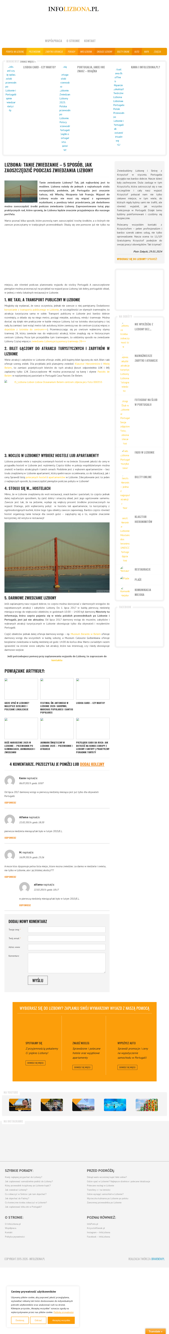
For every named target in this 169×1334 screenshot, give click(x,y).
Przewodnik (35, 51)
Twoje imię (15, 929)
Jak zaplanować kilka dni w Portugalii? (23, 1207)
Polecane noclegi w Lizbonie (100, 1186)
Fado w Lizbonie (144, 452)
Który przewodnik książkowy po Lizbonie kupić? (28, 1186)
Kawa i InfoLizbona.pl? (145, 67)
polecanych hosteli (36, 477)
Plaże (138, 579)
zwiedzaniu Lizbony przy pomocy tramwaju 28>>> (58, 341)
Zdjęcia (157, 51)
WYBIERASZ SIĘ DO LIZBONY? (137, 259)
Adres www (14, 947)
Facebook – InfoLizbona (98, 1237)
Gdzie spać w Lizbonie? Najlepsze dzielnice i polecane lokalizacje (118, 1181)
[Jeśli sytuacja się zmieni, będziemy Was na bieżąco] (17, 1141)
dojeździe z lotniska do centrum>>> (25, 329)
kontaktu (56, 660)
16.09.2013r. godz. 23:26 (31, 857)
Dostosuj (20, 1320)
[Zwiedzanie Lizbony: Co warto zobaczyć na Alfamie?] (20, 1105)
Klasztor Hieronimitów (88, 363)
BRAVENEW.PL (158, 1259)
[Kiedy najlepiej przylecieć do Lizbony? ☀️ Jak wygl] (44, 1141)
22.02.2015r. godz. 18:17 (46, 889)
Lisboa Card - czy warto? (39, 67)
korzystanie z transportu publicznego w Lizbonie (31, 309)
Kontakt (90, 41)
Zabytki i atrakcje (54, 51)
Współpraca (53, 41)
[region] (43, 1306)
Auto (136, 51)
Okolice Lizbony (105, 51)
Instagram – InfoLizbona (98, 1232)
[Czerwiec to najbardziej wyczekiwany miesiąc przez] (123, 1141)
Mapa (146, 51)
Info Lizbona (86, 51)
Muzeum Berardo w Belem (86, 634)
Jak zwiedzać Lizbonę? (16, 1190)
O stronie (73, 41)
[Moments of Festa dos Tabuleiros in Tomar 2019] (147, 1105)
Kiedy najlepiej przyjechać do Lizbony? (23, 1177)
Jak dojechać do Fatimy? (17, 1198)
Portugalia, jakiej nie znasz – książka (91, 69)
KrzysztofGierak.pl (96, 1228)
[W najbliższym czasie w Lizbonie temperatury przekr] (70, 1141)
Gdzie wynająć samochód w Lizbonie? (105, 1194)
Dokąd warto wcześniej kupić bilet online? (107, 1177)
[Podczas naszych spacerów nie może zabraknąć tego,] (96, 1141)
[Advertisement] (57, 254)
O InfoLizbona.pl (13, 1224)
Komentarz (14, 955)
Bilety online (123, 51)
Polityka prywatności (64, 1312)
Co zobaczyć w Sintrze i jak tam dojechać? (25, 1194)
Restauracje (143, 569)
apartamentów (57, 477)
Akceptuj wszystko (61, 1320)
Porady (72, 51)
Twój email (15, 938)
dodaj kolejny (92, 764)
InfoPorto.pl (92, 1224)
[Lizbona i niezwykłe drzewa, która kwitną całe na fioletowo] (83, 1105)
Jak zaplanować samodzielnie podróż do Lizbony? (29, 1181)
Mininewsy (21, 61)
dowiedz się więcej (35, 1062)
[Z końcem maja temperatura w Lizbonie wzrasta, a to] (149, 1141)
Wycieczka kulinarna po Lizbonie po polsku (107, 1198)
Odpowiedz (10, 802)
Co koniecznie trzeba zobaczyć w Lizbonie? (26, 1203)
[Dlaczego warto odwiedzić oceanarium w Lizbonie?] (115, 1105)
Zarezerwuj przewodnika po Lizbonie (104, 1203)
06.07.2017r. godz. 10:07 (31, 783)
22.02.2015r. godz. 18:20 (31, 822)
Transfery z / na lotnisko (98, 1190)
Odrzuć (38, 1320)
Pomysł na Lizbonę (15, 51)
